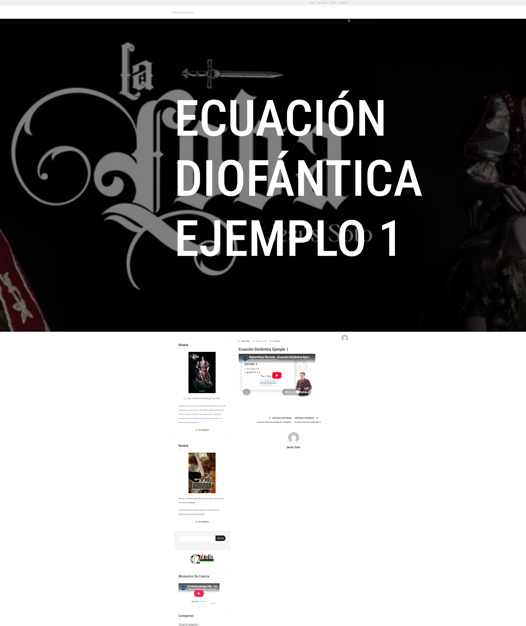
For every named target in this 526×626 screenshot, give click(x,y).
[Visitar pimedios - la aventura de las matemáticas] (202, 559)
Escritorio (276, 341)
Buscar (220, 538)
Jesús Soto (245, 341)
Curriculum (322, 3)
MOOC (333, 3)
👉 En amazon (202, 430)
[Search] (349, 20)
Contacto (343, 3)
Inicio (312, 3)
